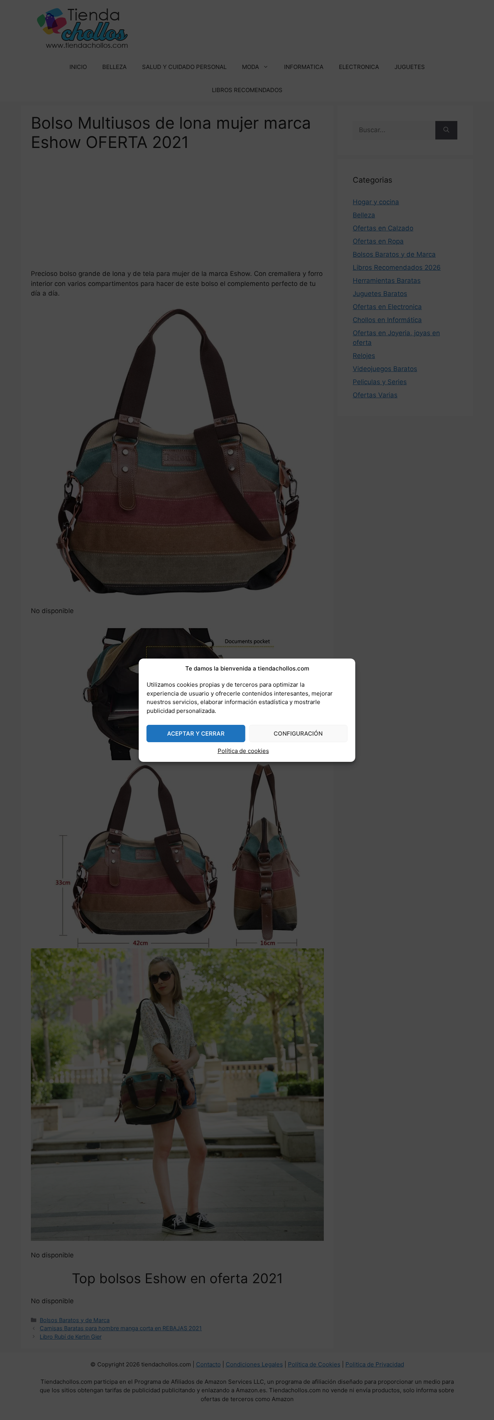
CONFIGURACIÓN (298, 733)
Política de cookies (243, 751)
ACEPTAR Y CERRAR (196, 733)
